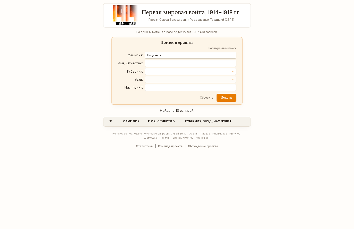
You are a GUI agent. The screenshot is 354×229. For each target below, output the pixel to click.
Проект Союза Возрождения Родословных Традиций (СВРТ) (191, 19)
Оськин (193, 133)
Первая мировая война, (191, 12)
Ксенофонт (203, 137)
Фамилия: (135, 55)
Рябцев (205, 133)
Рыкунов (234, 133)
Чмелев (188, 137)
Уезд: (139, 79)
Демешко (150, 137)
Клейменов (219, 133)
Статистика (144, 146)
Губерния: (135, 71)
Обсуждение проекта (203, 146)
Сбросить (206, 97)
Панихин (165, 137)
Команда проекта (170, 146)
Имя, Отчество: (130, 63)
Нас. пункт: (133, 87)
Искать (226, 97)
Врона (177, 137)
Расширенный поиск (222, 48)
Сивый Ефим (178, 133)
